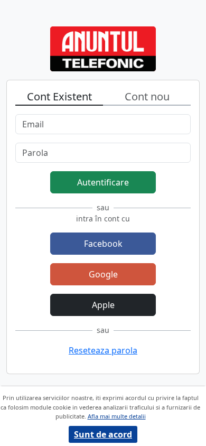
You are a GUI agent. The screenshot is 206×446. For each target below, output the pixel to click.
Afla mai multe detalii (117, 416)
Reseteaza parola (103, 350)
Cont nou (147, 96)
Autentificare (103, 182)
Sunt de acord (103, 434)
